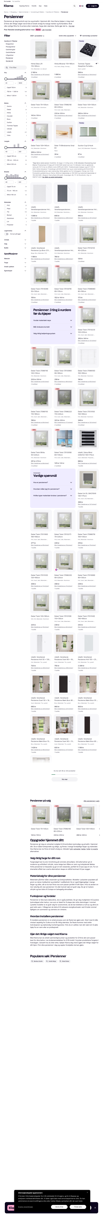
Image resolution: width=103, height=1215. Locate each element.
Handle (34, 6)
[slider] (5, 79)
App (40, 6)
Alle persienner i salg (91, 801)
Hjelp (45, 6)
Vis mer (71, 26)
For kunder (7, 1)
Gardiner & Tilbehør (10, 41)
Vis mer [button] (64, 779)
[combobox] (67, 35)
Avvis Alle (59, 1207)
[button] (81, 6)
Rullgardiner (10, 44)
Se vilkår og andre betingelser (52, 177)
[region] (52, 1201)
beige (83, 849)
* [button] (40, 74)
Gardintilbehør (10, 52)
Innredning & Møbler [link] (37, 12)
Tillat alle (78, 1207)
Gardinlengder (10, 49)
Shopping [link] (13, 12)
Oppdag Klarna (24, 6)
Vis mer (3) (9, 61)
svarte (95, 849)
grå (71, 849)
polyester (76, 849)
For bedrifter (16, 1)
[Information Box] (43, 36)
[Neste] (96, 820)
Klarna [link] (6, 12)
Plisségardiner (10, 47)
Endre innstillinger (25, 1207)
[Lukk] (87, 1192)
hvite (88, 849)
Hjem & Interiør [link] (24, 12)
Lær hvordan (47, 30)
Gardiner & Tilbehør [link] (52, 12)
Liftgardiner (9, 55)
